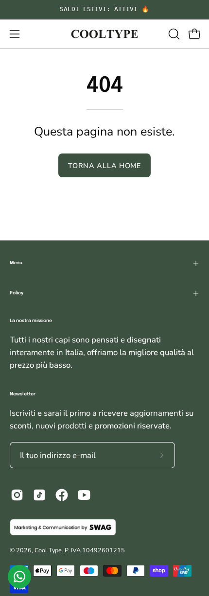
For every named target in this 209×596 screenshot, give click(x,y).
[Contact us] (19, 576)
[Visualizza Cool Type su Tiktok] (39, 495)
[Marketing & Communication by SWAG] (104, 527)
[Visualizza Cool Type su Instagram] (17, 495)
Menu (16, 262)
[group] (104, 9)
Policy (16, 292)
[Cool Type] (104, 34)
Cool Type (48, 550)
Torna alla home (104, 165)
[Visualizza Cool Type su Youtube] (84, 495)
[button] (173, 34)
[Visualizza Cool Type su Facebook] (61, 495)
